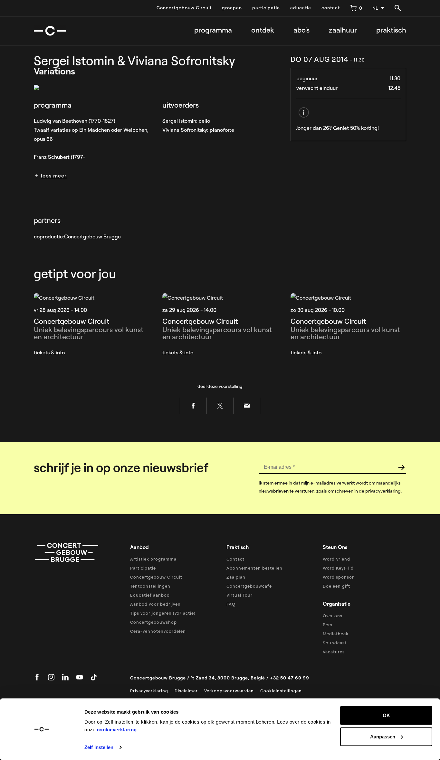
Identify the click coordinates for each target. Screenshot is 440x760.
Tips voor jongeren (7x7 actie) (163, 613)
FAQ (230, 604)
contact (330, 8)
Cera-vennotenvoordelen (158, 631)
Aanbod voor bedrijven (155, 604)
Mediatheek (336, 633)
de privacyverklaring (380, 491)
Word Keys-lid (338, 568)
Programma (213, 30)
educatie (300, 8)
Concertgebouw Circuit (184, 8)
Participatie (143, 568)
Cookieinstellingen (281, 690)
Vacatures (334, 651)
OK (386, 715)
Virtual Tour (239, 595)
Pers (327, 624)
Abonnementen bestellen (254, 568)
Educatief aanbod (150, 595)
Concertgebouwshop (153, 622)
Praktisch (391, 30)
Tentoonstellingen (150, 586)
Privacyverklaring (149, 690)
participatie (266, 8)
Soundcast (335, 642)
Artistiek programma (153, 559)
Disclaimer (186, 690)
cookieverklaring (117, 729)
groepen (232, 8)
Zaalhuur (343, 30)
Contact (235, 559)
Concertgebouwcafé (249, 586)
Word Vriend (336, 559)
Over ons (332, 615)
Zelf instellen (98, 747)
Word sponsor (338, 577)
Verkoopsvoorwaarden (229, 690)
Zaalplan (235, 577)
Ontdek (262, 30)
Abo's (301, 30)
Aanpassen (382, 736)
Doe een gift (336, 586)
